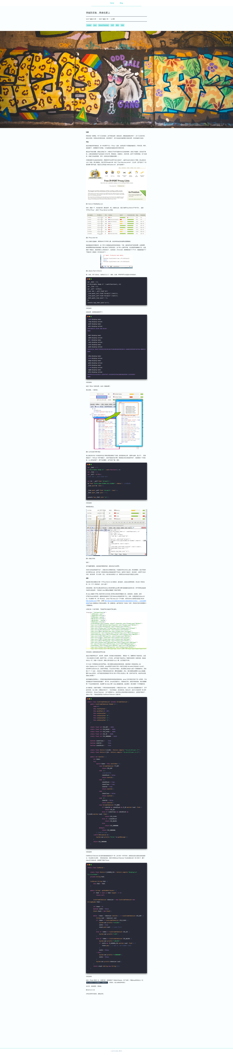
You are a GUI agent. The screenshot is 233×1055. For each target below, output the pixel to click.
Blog (121, 3)
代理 (112, 25)
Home (112, 3)
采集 (122, 25)
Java (95, 25)
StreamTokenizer (104, 25)
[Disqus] (116, 1022)
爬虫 (117, 25)
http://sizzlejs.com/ (91, 601)
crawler (89, 25)
